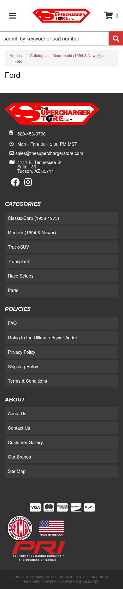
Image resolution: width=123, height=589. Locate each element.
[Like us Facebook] (15, 183)
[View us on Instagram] (28, 183)
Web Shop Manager (82, 582)
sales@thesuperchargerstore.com (49, 153)
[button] (61, 38)
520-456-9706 (31, 133)
